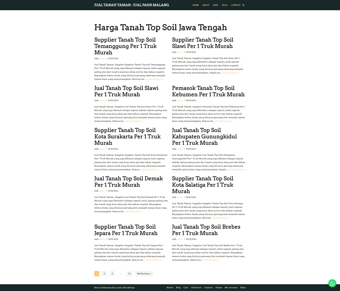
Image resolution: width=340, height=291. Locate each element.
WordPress (128, 287)
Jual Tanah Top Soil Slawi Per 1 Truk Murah (126, 91)
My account (231, 287)
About (205, 5)
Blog (224, 5)
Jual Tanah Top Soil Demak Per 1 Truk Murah (128, 181)
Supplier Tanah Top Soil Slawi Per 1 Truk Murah (202, 43)
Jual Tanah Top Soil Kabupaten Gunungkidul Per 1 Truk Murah (204, 136)
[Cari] (243, 5)
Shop (215, 5)
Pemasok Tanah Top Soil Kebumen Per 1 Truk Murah (208, 91)
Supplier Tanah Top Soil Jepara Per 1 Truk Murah (126, 230)
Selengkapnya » (155, 79)
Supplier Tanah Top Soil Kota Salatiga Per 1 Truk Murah (202, 184)
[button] (332, 283)
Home (196, 5)
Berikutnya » (144, 273)
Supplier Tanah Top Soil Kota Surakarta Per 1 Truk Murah (127, 136)
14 (129, 273)
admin (102, 58)
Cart (185, 287)
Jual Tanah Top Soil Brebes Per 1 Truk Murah (206, 230)
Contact (236, 5)
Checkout (196, 287)
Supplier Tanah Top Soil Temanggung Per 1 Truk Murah (125, 46)
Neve (97, 287)
